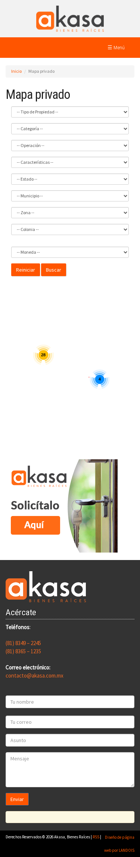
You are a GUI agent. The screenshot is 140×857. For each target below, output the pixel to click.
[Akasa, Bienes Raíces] (70, 18)
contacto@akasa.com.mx (34, 675)
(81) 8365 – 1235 (23, 651)
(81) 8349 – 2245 (23, 643)
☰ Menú (116, 47)
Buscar (53, 269)
